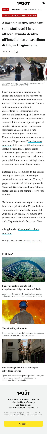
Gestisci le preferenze (23, 402)
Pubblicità (24, 399)
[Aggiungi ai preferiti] (17, 52)
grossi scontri (22, 152)
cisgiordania (16, 241)
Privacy (35, 399)
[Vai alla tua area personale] (43, 3)
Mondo (16, 10)
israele (27, 241)
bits (5, 10)
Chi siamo (13, 399)
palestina (36, 241)
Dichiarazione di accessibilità (23, 407)
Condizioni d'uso (23, 405)
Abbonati (23, 423)
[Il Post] (23, 3)
